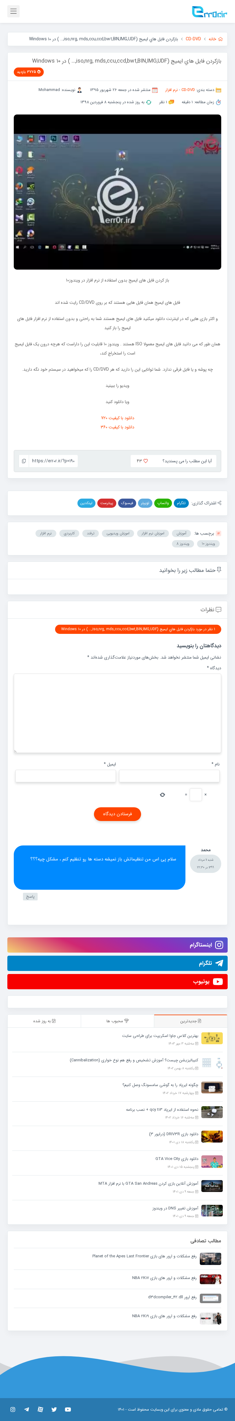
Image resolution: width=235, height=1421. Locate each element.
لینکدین (86, 503)
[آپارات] (40, 1409)
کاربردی (69, 533)
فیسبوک (127, 503)
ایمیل (110, 764)
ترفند (90, 533)
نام (215, 764)
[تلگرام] (26, 1409)
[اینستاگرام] (12, 1409)
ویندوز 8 (183, 544)
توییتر (145, 503)
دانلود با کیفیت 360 (117, 427)
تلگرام (181, 503)
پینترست (106, 503)
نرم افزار (171, 90)
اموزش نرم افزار (153, 533)
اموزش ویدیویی (117, 533)
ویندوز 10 (208, 544)
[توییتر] (54, 1409)
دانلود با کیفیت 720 (117, 418)
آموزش (181, 533)
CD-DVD (188, 90)
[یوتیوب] (67, 1409)
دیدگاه (214, 668)
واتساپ (163, 503)
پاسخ (30, 896)
